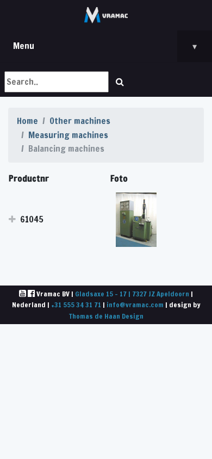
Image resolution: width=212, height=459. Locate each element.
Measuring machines (68, 135)
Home (27, 121)
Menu (105, 46)
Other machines (79, 121)
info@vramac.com (135, 304)
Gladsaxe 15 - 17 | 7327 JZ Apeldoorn (132, 294)
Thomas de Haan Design (106, 316)
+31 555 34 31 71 (76, 304)
